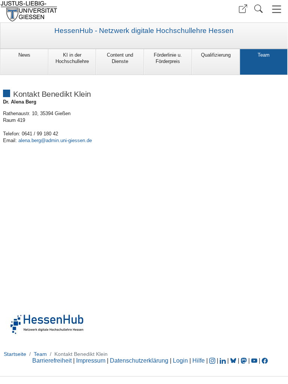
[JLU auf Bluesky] (234, 360)
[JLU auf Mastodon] (244, 360)
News (24, 55)
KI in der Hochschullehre (72, 58)
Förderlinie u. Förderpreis (168, 58)
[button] (243, 9)
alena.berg (29, 140)
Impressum (90, 360)
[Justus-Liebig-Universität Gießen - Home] (71, 11)
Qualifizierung (216, 55)
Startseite (15, 354)
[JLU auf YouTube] (254, 360)
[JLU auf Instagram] (213, 360)
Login (181, 360)
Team (264, 55)
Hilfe (198, 360)
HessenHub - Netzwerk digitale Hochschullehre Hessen (144, 30)
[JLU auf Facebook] (265, 360)
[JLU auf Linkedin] (223, 360)
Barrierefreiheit (52, 360)
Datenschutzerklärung (139, 360)
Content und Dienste (120, 58)
